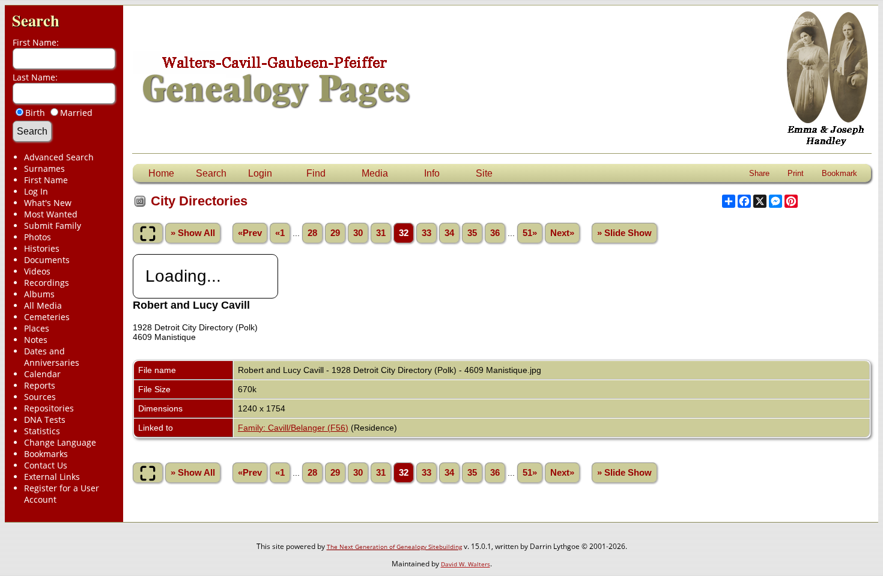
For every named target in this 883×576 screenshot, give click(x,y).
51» (530, 233)
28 (312, 233)
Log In (36, 191)
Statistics (42, 431)
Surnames (44, 168)
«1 (280, 233)
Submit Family (52, 225)
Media (375, 173)
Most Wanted (50, 214)
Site (484, 173)
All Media (43, 305)
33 (426, 233)
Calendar (42, 374)
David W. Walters (465, 564)
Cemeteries (47, 317)
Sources (40, 396)
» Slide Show (624, 233)
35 (472, 233)
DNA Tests (44, 419)
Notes (35, 339)
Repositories (49, 408)
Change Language (60, 442)
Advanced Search (59, 157)
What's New (47, 202)
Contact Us (45, 465)
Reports (39, 385)
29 (335, 233)
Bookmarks (46, 453)
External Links (52, 476)
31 (381, 233)
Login (260, 173)
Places (36, 328)
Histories (41, 248)
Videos (37, 271)
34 (449, 233)
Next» (562, 233)
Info (432, 173)
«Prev (250, 233)
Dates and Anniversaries (51, 356)
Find (316, 173)
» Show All (193, 233)
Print (795, 173)
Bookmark (839, 173)
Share (759, 173)
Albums (39, 294)
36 (495, 233)
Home (161, 173)
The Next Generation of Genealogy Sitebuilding (394, 546)
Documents (47, 259)
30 (358, 233)
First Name (46, 180)
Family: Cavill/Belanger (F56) (293, 427)
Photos (37, 237)
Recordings (46, 282)
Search (35, 20)
